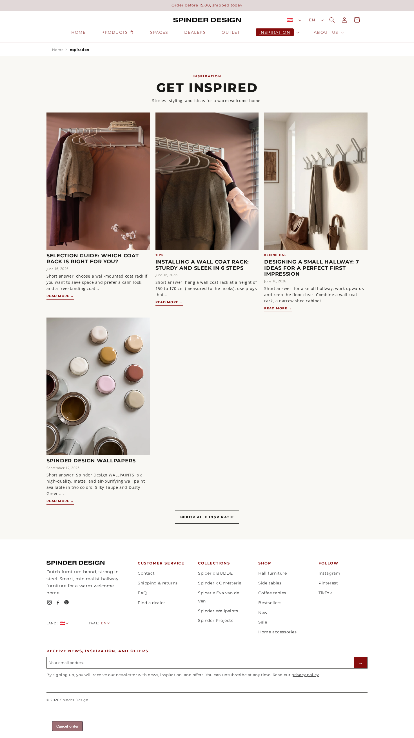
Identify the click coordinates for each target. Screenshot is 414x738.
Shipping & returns (158, 583)
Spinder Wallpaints (218, 610)
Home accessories (277, 631)
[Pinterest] (66, 602)
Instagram (329, 573)
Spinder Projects (215, 620)
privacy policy (305, 674)
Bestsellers (270, 602)
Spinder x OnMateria (219, 583)
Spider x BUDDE (215, 573)
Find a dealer (151, 602)
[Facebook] (58, 602)
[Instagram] (49, 602)
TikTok (325, 592)
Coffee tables (272, 592)
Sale (262, 622)
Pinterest (328, 583)
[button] (276, 32)
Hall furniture (272, 573)
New (263, 612)
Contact (146, 573)
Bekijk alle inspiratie (207, 517)
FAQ (142, 592)
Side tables (270, 583)
